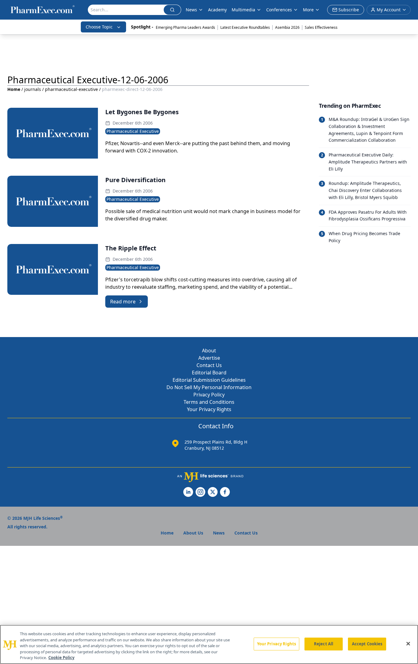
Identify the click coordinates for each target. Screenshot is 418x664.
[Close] (408, 644)
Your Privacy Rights (209, 409)
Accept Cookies (367, 644)
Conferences (279, 10)
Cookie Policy (61, 657)
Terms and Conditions (209, 402)
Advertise (209, 358)
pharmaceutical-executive (71, 89)
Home (13, 89)
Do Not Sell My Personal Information (209, 387)
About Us (193, 533)
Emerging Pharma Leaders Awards (185, 27)
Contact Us (209, 365)
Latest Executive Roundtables (245, 27)
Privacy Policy (209, 394)
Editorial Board (209, 372)
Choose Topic (99, 27)
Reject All (323, 644)
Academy (217, 10)
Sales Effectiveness (321, 27)
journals (32, 89)
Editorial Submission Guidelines (209, 380)
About (209, 350)
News (191, 10)
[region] (209, 644)
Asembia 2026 (287, 27)
